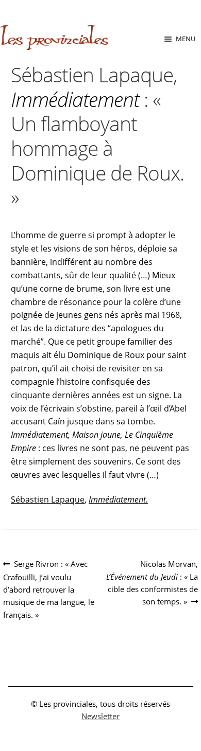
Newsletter (100, 716)
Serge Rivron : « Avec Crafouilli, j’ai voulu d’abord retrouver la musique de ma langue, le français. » (48, 588)
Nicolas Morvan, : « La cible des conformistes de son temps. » (152, 582)
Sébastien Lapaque (48, 499)
